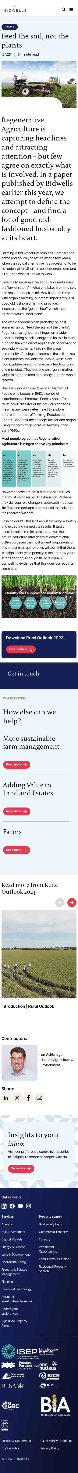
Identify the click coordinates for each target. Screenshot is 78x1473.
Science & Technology (17, 1289)
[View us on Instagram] (28, 1206)
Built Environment (13, 1232)
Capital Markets (12, 1239)
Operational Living (14, 1262)
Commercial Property (53, 1232)
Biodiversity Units (50, 1224)
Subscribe (18, 1168)
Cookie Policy (11, 1448)
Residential (9, 1297)
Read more (13, 764)
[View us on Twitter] (17, 1098)
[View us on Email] (39, 1098)
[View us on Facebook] (28, 1098)
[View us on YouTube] (20, 1206)
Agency (7, 1224)
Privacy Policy (50, 1448)
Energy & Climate (13, 1247)
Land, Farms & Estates (54, 1259)
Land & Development (16, 1254)
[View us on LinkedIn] (6, 1098)
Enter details (18, 649)
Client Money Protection (57, 1441)
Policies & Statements (16, 1441)
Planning (7, 1281)
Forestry (45, 1239)
